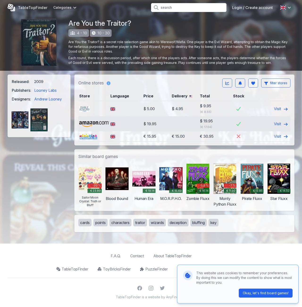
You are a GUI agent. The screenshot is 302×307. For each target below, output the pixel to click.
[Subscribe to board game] (240, 83)
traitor (140, 222)
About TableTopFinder (172, 255)
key (213, 222)
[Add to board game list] (253, 83)
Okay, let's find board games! (266, 293)
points (100, 222)
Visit (278, 108)
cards (85, 222)
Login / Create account (252, 7)
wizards (157, 222)
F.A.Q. (116, 255)
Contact (137, 255)
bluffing (198, 222)
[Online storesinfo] (108, 83)
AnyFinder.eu (176, 297)
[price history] (227, 83)
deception (178, 222)
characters (120, 222)
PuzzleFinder (156, 269)
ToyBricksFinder (117, 269)
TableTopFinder (75, 269)
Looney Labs (45, 90)
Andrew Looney (48, 99)
